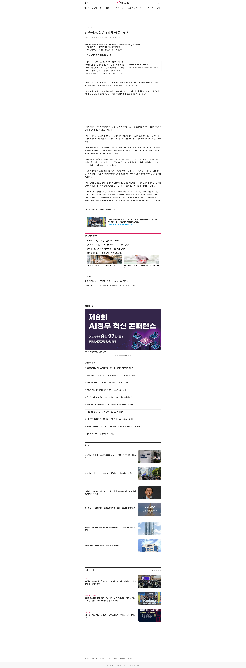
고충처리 (115, 659)
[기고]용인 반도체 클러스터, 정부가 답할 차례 (102, 434)
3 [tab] (120, 355)
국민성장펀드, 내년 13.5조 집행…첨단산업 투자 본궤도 (106, 412)
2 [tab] (117, 355)
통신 (117, 8)
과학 (141, 8)
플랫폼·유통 (132, 8)
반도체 (94, 8)
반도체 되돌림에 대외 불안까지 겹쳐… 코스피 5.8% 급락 (106, 390)
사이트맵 (122, 659)
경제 (123, 8)
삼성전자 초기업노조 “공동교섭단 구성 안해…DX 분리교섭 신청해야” (110, 419)
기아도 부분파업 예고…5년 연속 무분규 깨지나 (102, 545)
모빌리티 (109, 8)
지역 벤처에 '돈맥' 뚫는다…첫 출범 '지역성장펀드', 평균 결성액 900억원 (111, 375)
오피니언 (160, 8)
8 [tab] (130, 355)
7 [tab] (128, 355)
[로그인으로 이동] (159, 3)
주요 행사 (89, 306)
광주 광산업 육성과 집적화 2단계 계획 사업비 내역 (144, 67)
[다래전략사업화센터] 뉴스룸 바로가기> (120, 225)
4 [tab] (122, 355)
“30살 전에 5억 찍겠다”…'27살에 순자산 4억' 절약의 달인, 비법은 (109, 397)
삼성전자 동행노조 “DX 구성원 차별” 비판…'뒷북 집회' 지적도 (108, 383)
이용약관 (94, 659)
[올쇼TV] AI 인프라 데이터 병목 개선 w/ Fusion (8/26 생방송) (106, 281)
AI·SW (86, 8)
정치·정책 (150, 8)
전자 (101, 8)
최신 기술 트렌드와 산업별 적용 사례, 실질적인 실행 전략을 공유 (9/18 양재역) (112, 45)
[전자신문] (123, 2)
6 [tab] (126, 355)
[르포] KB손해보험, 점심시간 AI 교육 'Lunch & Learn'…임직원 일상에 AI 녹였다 (114, 426)
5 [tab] (124, 355)
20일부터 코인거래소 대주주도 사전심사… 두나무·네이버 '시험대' (110, 368)
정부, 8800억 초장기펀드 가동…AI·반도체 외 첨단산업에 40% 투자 (110, 405)
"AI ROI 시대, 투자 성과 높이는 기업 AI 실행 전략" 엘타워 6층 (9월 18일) (110, 285)
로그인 (87, 659)
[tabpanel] (123, 331)
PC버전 (130, 659)
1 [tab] (115, 355)
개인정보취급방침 (104, 659)
